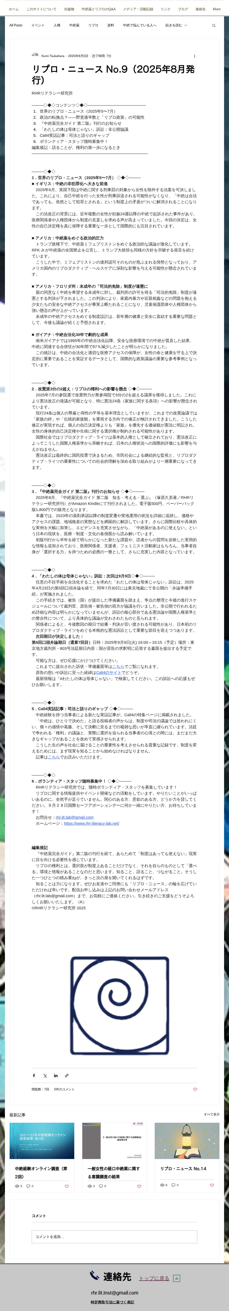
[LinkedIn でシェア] (56, 1075)
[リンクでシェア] (67, 1075)
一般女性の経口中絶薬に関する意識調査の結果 (114, 1173)
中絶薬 (74, 25)
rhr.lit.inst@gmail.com (114, 1293)
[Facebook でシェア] (34, 1075)
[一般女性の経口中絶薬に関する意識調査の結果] (114, 1141)
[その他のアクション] (194, 56)
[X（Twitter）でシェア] (45, 1075)
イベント (38, 25)
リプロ (93, 25)
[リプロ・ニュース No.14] (187, 1141)
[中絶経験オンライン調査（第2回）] (42, 1141)
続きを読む (173, 25)
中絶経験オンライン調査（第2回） (41, 1173)
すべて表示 (212, 1114)
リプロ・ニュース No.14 (183, 1169)
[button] (69, 7)
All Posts (15, 25)
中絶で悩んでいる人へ (140, 25)
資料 (110, 25)
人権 (57, 25)
